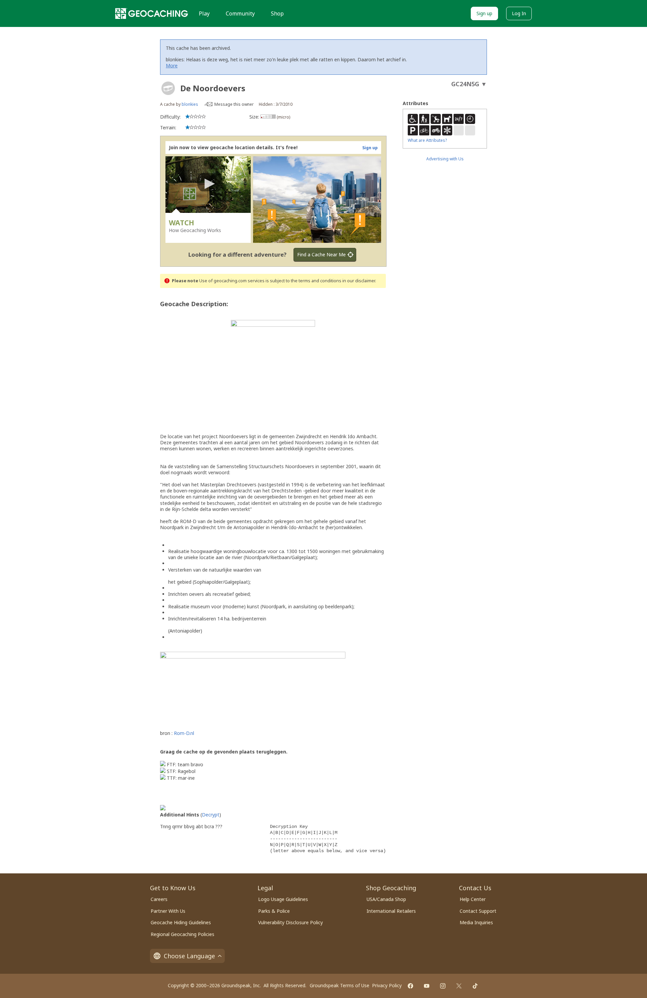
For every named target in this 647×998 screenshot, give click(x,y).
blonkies (190, 104)
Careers (159, 899)
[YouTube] (427, 986)
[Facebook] (410, 986)
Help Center (473, 899)
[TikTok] (475, 986)
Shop (277, 13)
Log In (519, 13)
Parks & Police (274, 911)
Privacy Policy (387, 985)
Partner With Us (168, 911)
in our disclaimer (358, 281)
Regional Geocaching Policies (182, 934)
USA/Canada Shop (386, 899)
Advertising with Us (445, 159)
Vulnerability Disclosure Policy (290, 922)
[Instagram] (443, 986)
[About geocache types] (168, 88)
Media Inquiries (476, 922)
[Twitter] (459, 986)
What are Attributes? (427, 140)
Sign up (484, 13)
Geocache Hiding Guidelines (181, 922)
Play (204, 13)
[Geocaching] (151, 13)
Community (240, 13)
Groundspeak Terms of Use (339, 985)
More (172, 65)
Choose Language (189, 956)
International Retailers (391, 911)
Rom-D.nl (184, 733)
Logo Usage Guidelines (283, 899)
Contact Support (478, 911)
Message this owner (234, 104)
